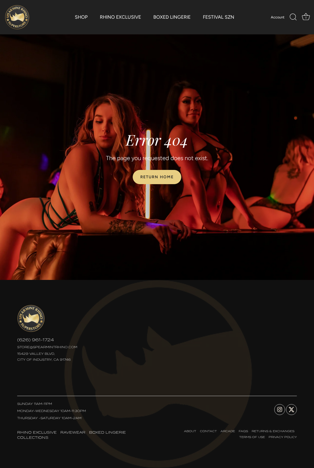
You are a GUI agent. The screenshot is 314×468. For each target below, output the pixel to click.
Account (277, 17)
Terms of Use (252, 437)
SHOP (81, 17)
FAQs (243, 431)
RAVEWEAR (72, 432)
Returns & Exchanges (273, 431)
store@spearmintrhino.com (47, 347)
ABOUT (190, 431)
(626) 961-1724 (35, 339)
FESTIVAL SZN (218, 17)
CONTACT (208, 431)
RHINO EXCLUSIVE (120, 17)
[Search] (293, 17)
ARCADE (228, 431)
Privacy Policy (283, 437)
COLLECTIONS (32, 437)
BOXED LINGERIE (172, 17)
